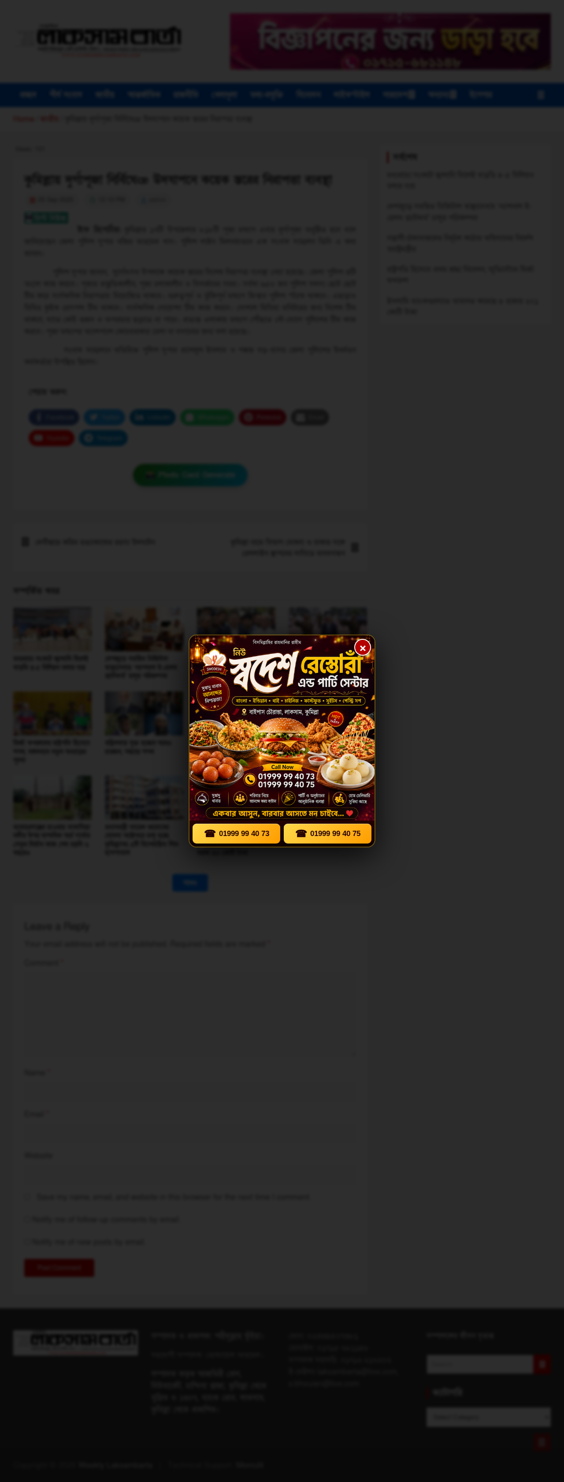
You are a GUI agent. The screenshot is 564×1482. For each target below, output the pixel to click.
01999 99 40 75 (327, 833)
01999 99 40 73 (236, 833)
